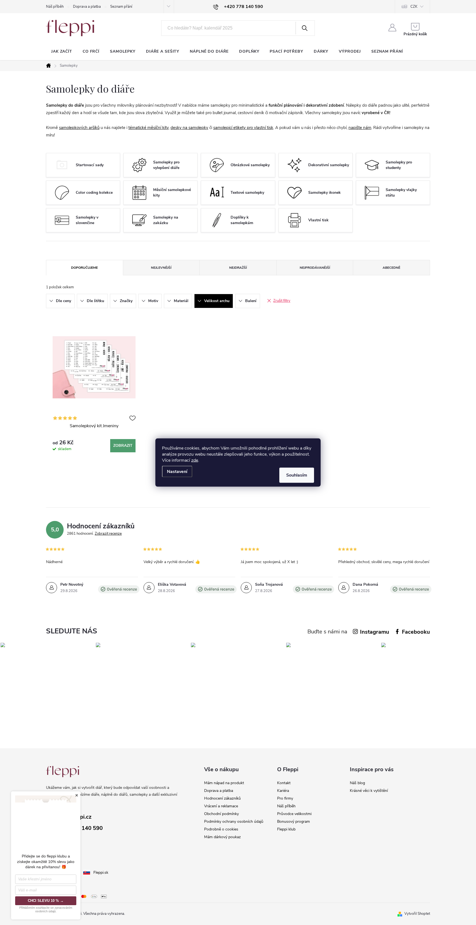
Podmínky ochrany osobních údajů (233, 821)
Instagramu (374, 632)
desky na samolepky (189, 127)
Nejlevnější (161, 267)
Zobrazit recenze (108, 533)
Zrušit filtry (281, 300)
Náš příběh (55, 6)
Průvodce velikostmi (294, 813)
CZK (413, 6)
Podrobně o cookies (221, 829)
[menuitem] (61, 51)
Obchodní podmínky (221, 813)
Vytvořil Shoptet (417, 913)
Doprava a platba (87, 6)
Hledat (305, 28)
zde (194, 460)
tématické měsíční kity (148, 127)
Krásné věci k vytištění (369, 790)
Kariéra (283, 790)
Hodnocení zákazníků (222, 798)
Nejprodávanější (315, 267)
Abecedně (391, 267)
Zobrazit (122, 445)
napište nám (359, 127)
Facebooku (416, 632)
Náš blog (357, 783)
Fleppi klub (286, 829)
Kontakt (284, 783)
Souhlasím (296, 475)
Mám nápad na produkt (224, 783)
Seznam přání (121, 6)
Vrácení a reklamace (221, 806)
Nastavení (177, 472)
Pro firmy (285, 798)
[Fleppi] (62, 771)
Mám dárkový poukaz (222, 837)
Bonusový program (293, 821)
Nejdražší (238, 267)
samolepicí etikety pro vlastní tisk (243, 127)
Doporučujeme (84, 267)
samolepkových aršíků (79, 127)
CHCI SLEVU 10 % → (46, 901)
